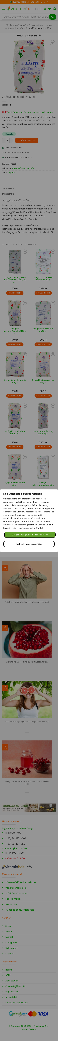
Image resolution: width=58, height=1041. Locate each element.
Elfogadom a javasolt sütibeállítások (30, 534)
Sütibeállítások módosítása (29, 544)
